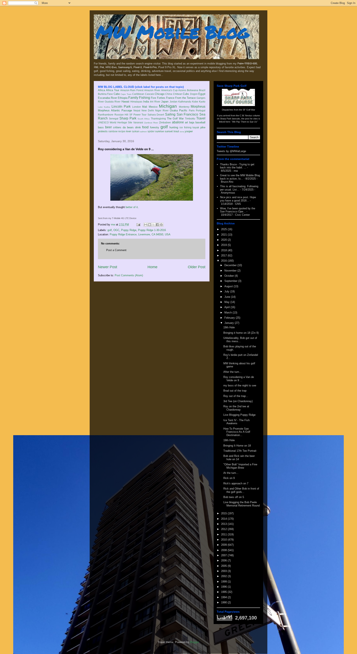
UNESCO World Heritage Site (115, 122)
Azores (182, 90)
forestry (154, 127)
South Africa (144, 119)
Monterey (184, 106)
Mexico (153, 106)
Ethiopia (122, 97)
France (170, 97)
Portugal (200, 110)
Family (133, 97)
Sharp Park (127, 118)
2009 (224, 544)
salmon (143, 131)
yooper (189, 131)
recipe (121, 131)
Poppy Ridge (128, 230)
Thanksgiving (158, 118)
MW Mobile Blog (172, 31)
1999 (224, 581)
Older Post (196, 267)
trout (176, 131)
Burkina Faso (105, 94)
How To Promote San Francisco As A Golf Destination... (236, 432)
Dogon (194, 94)
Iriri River (155, 101)
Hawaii (125, 101)
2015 (224, 513)
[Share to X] (153, 225)
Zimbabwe (165, 122)
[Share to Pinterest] (161, 225)
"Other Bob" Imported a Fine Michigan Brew (240, 466)
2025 (224, 229)
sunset (169, 131)
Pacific (183, 110)
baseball (200, 122)
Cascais (149, 94)
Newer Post (107, 267)
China (168, 94)
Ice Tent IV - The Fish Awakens (236, 422)
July (227, 291)
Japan (164, 101)
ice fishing (186, 127)
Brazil (202, 90)
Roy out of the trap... (235, 396)
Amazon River (152, 90)
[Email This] (146, 225)
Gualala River (112, 101)
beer (108, 127)
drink (138, 127)
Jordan (173, 101)
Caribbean (138, 94)
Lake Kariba (104, 107)
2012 (224, 529)
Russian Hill (121, 114)
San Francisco (187, 114)
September (231, 280)
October (229, 275)
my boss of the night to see (239, 385)
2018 (224, 250)
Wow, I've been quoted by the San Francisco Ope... (237, 210)
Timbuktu (190, 118)
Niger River (162, 110)
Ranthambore (105, 114)
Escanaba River (107, 97)
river (128, 131)
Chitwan (177, 94)
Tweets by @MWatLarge (231, 151)
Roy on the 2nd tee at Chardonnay (236, 408)
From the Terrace (185, 97)
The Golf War (175, 118)
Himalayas (136, 101)
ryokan (135, 131)
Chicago (159, 93)
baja (191, 122)
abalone (178, 122)
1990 (224, 602)
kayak (196, 127)
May (227, 302)
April (227, 307)
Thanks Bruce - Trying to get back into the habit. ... (237, 166)
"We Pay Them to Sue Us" (244, 121)
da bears (128, 127)
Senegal (113, 118)
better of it (132, 207)
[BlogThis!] (150, 225)
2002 (224, 576)
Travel (200, 118)
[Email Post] (138, 224)
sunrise (159, 131)
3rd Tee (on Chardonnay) (238, 401)
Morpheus (198, 106)
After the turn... (232, 371)
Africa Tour (112, 90)
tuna (182, 131)
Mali (144, 106)
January (229, 322)
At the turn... (230, 472)
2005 (224, 565)
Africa (101, 90)
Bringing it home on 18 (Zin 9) (241, 332)
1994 (224, 597)
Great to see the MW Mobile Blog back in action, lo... (240, 177)
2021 (224, 234)
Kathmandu (184, 101)
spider (151, 131)
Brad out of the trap (234, 390)
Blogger (194, 642)
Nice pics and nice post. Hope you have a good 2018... (238, 199)
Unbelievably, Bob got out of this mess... (240, 339)
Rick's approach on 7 (235, 483)
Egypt (201, 93)
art (186, 122)
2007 (224, 555)
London (136, 106)
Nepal (136, 110)
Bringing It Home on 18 (237, 445)
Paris (192, 110)
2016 (224, 260)
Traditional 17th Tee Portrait (239, 450)
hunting (173, 127)
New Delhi (148, 110)
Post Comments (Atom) (129, 275)
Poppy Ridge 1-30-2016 (152, 230)
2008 (224, 550)
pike (202, 127)
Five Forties (158, 97)
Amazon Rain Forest (132, 90)
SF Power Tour (137, 114)
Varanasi (138, 122)
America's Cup (169, 90)
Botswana (192, 90)
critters (117, 127)
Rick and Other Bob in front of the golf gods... (241, 490)
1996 (224, 586)
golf (164, 126)
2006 (224, 560)
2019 (224, 245)
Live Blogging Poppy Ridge (239, 414)
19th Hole (229, 327)
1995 (224, 591)
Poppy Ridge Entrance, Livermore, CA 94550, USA (140, 234)
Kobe (195, 101)
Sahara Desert (156, 114)
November (230, 270)
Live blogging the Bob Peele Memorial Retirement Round (241, 504)
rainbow (113, 131)
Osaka (174, 110)
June (227, 296)
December (230, 265)
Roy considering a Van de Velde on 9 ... (238, 378)
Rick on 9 (229, 478)
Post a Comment (116, 250)
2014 (224, 518)
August (229, 286)
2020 (224, 239)
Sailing (170, 114)
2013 (224, 523)
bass (101, 127)
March (228, 312)
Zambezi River (151, 123)
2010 (224, 539)
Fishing (144, 97)
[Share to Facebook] (157, 225)
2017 (224, 255)
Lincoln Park (121, 106)
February (230, 317)
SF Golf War (249, 109)
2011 (224, 534)
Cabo (117, 93)
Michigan (168, 106)
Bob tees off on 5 (233, 497)
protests (103, 131)
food (145, 127)
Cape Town (126, 94)
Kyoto (202, 101)
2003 (224, 571)
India (146, 101)
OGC (116, 230)
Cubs (186, 93)
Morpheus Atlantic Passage (115, 110)
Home (152, 267)
